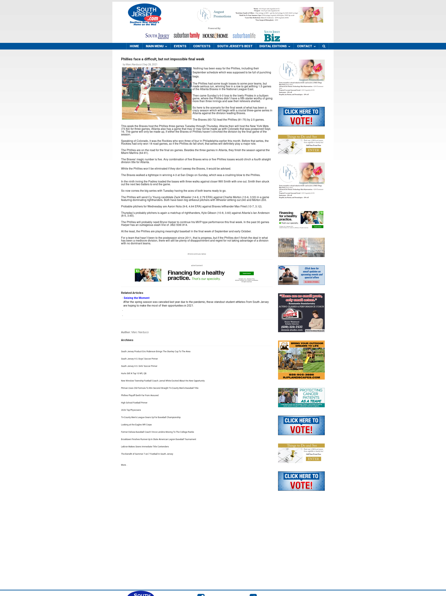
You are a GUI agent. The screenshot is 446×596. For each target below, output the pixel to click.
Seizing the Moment (136, 298)
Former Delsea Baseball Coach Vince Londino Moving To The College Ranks (157, 432)
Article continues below (197, 254)
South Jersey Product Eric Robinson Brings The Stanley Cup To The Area (155, 351)
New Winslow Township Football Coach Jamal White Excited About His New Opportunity (163, 381)
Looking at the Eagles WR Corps (136, 424)
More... (124, 465)
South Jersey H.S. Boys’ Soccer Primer (139, 359)
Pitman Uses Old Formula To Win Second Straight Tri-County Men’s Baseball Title (159, 388)
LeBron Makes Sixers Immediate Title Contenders (145, 446)
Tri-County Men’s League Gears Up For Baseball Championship (150, 417)
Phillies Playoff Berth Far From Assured (140, 395)
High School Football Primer (134, 403)
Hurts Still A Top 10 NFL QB (134, 373)
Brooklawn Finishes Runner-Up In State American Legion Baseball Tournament (158, 439)
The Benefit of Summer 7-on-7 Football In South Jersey (147, 454)
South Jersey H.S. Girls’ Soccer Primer (139, 366)
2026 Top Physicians (131, 410)
